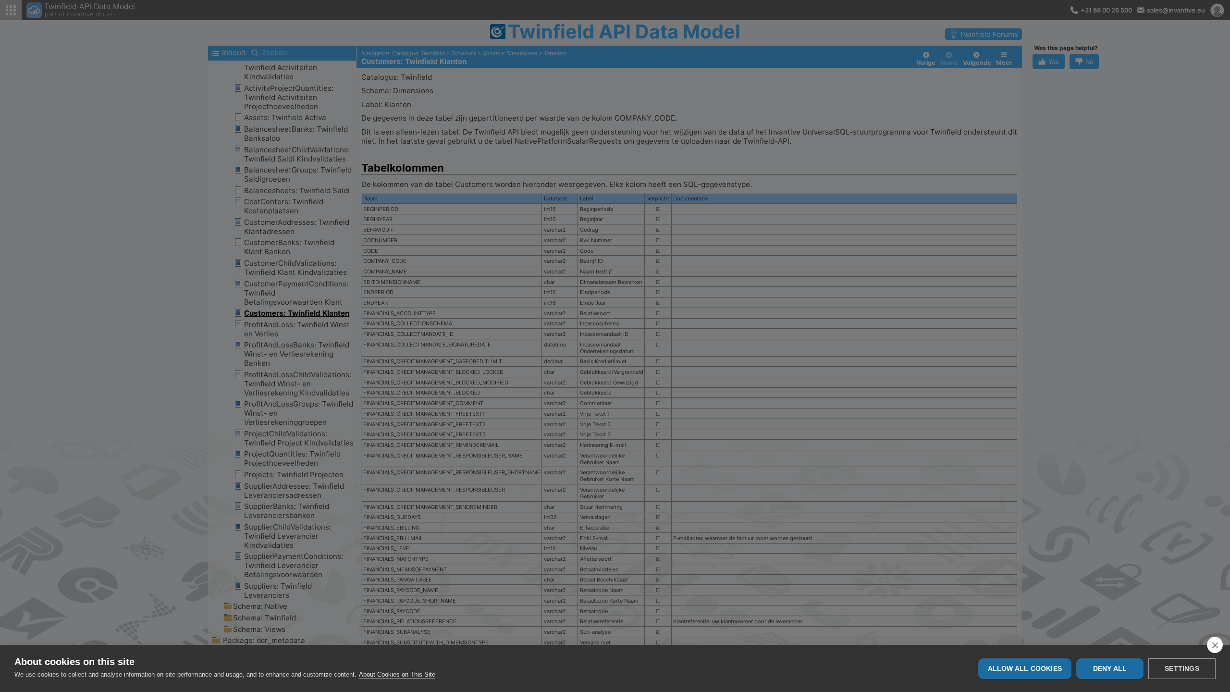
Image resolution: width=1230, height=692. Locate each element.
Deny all (1110, 668)
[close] (1215, 645)
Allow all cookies (1025, 668)
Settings (1182, 668)
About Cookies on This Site (397, 674)
